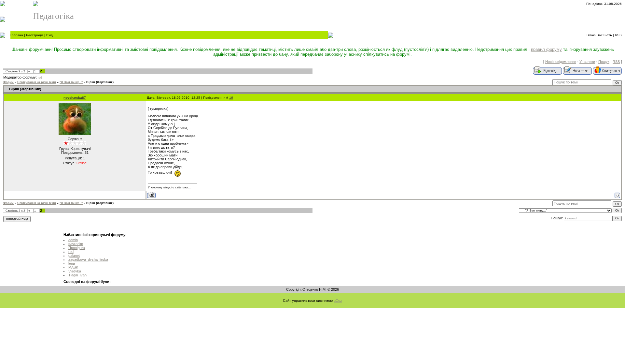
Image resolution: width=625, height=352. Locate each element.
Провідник (76, 248)
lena (71, 263)
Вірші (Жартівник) (100, 82)
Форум (8, 82)
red (40, 77)
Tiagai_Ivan (77, 275)
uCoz (338, 300)
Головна (16, 35)
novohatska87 (74, 97)
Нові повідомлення (560, 62)
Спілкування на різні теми (36, 82)
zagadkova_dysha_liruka (88, 259)
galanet (74, 255)
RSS (618, 35)
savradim (75, 244)
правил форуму (546, 49)
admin (73, 240)
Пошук (603, 62)
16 (231, 97)
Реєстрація (34, 35)
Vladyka (74, 271)
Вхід (49, 35)
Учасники (587, 62)
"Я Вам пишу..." (71, 82)
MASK (73, 267)
